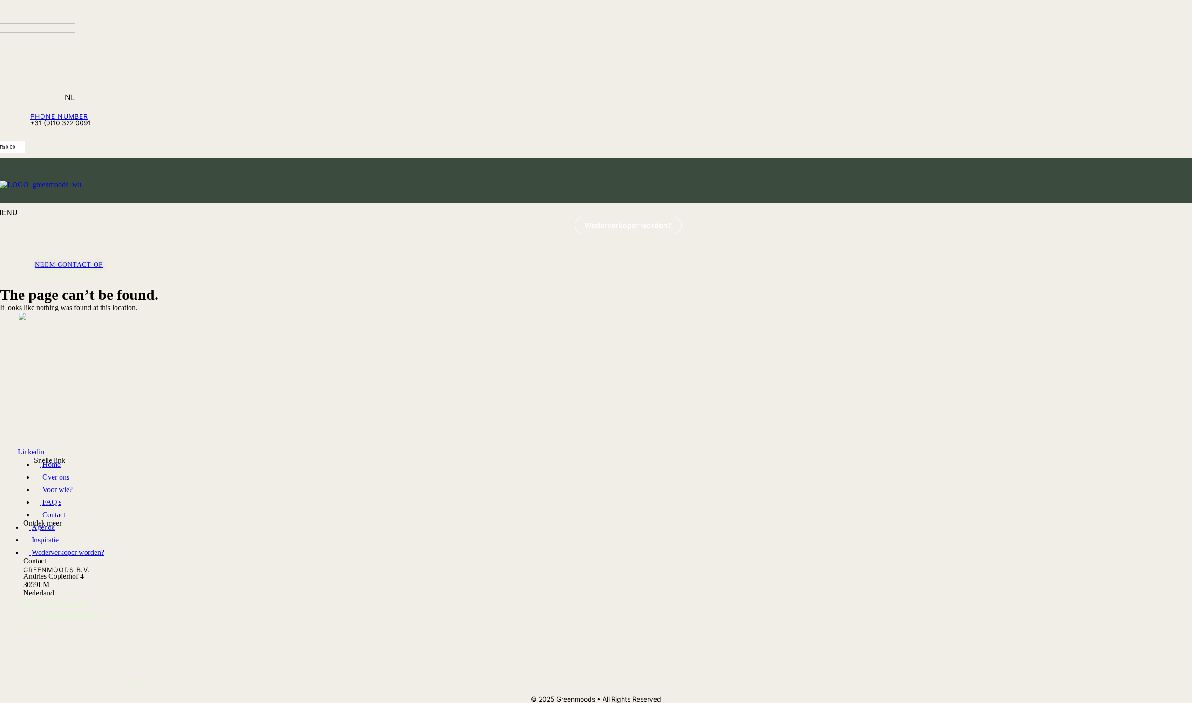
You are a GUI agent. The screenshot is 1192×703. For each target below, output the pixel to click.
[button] (59, 11)
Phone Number (59, 116)
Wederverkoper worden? (628, 225)
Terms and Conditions (119, 684)
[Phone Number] (34, 108)
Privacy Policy (52, 684)
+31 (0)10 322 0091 (64, 271)
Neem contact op (69, 264)
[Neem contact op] (37, 259)
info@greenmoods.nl (65, 615)
